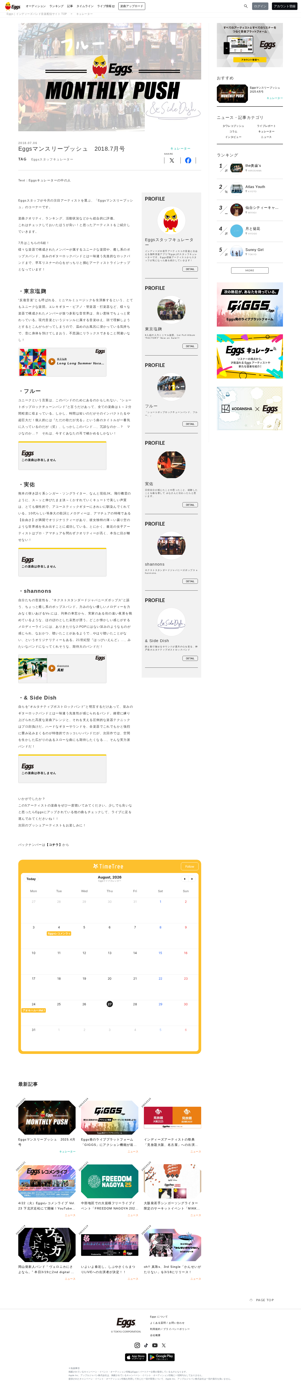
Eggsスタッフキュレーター (52, 159)
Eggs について (159, 1316)
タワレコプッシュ (233, 125)
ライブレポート (266, 125)
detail (190, 269)
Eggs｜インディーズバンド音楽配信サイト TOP (37, 13)
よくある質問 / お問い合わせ (167, 1322)
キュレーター (84, 13)
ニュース (266, 137)
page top (265, 1300)
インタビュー (233, 137)
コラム (233, 131)
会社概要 (155, 1335)
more (249, 270)
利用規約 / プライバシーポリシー (170, 1329)
